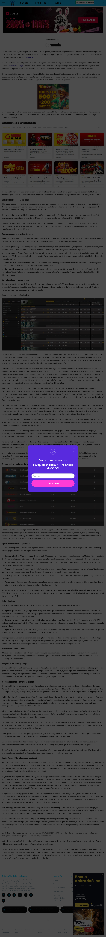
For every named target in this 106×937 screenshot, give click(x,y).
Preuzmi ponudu (53, 483)
